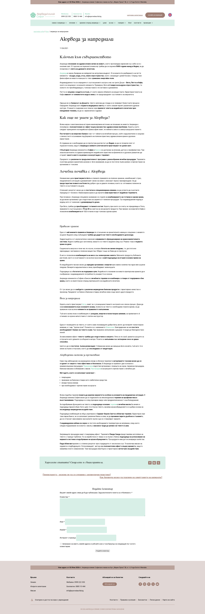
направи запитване (135, 15)
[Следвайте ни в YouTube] (157, 584)
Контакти (137, 23)
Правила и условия (127, 600)
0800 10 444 (80, 586)
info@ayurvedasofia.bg (75, 591)
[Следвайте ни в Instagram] (144, 584)
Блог (130, 23)
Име (62, 522)
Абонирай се (110, 584)
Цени (104, 23)
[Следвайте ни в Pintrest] (149, 584)
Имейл (63, 530)
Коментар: (64, 497)
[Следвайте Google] (154, 462)
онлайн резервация (155, 15)
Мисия (33, 591)
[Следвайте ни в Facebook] (140, 584)
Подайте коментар (102, 551)
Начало (33, 582)
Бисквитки (142, 600)
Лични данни (155, 600)
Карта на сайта (169, 600)
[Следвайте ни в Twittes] (153, 584)
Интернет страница (68, 538)
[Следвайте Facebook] (150, 462)
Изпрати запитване (38, 586)
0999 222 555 (79, 582)
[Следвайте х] (158, 462)
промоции (147, 23)
